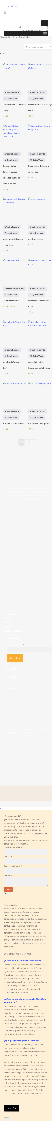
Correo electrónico (13, 866)
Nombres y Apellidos (14, 847)
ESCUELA (8, 626)
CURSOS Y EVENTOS (13, 631)
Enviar (8, 889)
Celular (8, 856)
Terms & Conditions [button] (14, 805)
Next (33, 442)
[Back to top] (26, 808)
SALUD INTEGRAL (11, 622)
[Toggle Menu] (45, 23)
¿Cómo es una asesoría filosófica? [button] (22, 960)
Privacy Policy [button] (15, 807)
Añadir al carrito (12, 92)
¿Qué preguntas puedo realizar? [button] (21, 1040)
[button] (13, 5)
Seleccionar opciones (14, 288)
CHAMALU (8, 618)
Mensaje (8, 875)
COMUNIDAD (10, 614)
